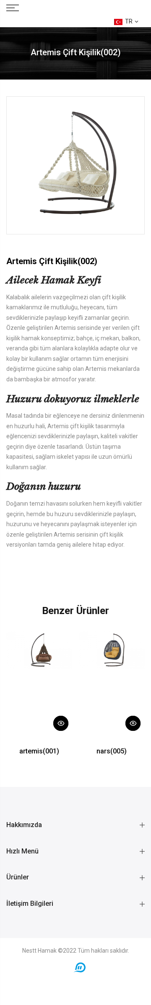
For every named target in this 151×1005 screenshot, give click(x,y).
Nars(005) (111, 751)
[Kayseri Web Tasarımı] (79, 967)
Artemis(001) (39, 751)
